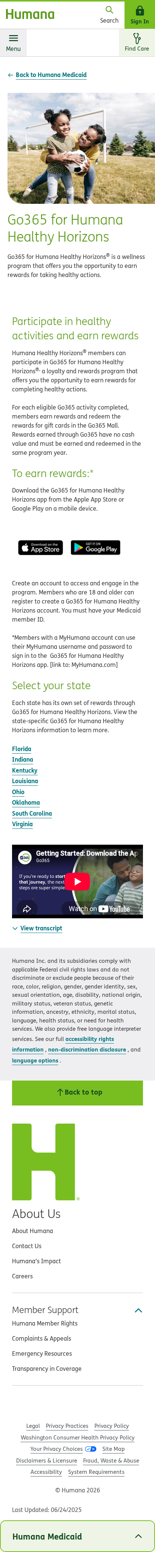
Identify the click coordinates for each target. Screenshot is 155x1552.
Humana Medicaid (47, 1536)
